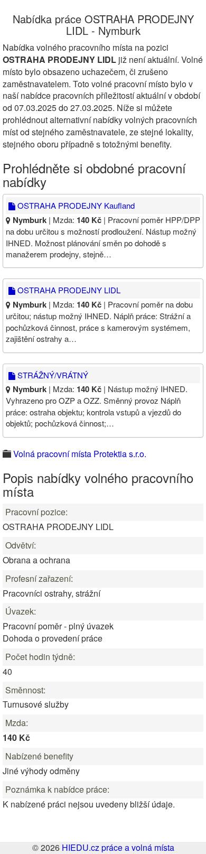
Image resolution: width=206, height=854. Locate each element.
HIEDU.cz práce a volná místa (118, 847)
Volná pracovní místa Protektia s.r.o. (79, 454)
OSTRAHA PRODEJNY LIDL (67, 289)
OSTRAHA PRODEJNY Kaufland (75, 205)
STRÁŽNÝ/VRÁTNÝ (51, 374)
